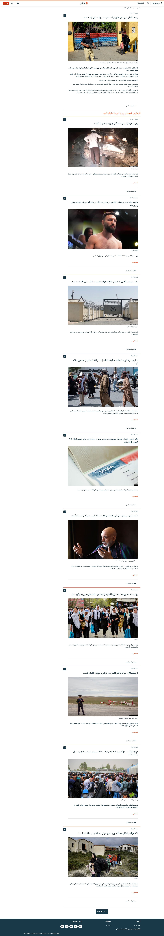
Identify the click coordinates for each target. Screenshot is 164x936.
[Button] (131, 106)
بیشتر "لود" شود (102, 911)
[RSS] (62, 926)
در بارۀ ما (108, 926)
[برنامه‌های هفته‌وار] (12, 3)
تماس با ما (137, 926)
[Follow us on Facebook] (80, 926)
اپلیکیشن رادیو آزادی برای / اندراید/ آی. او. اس (128, 929)
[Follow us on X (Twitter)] (75, 926)
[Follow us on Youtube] (71, 926)
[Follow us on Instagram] (66, 926)
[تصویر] (18, 3)
